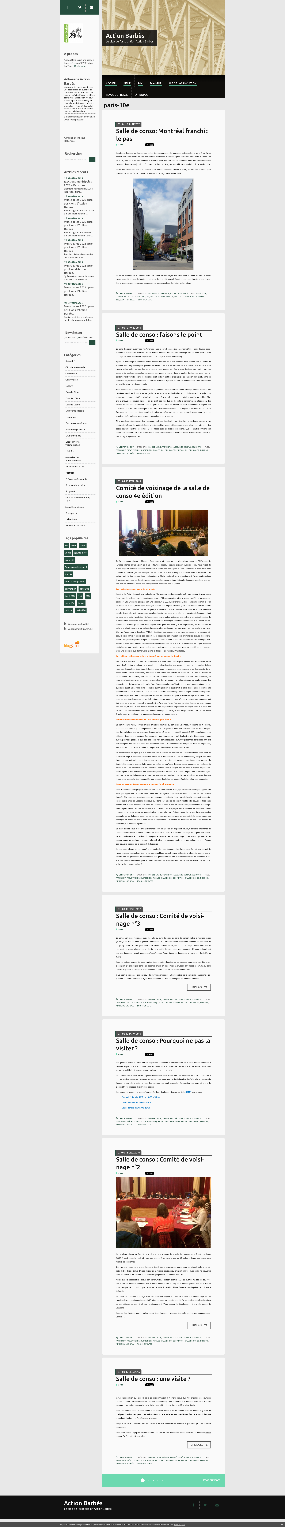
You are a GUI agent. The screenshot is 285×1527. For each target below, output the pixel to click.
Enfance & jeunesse (75, 429)
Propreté (70, 491)
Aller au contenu (9, 2)
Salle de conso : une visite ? (153, 1378)
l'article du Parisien (184, 377)
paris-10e (70, 595)
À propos (141, 94)
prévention (70, 588)
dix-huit (156, 83)
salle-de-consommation (161, 297)
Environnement (73, 435)
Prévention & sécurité (76, 478)
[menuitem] (111, 81)
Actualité (70, 361)
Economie (70, 416)
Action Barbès (125, 35)
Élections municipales (76, 423)
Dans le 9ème (72, 392)
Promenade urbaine (75, 485)
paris (198, 293)
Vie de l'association (183, 83)
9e (66, 545)
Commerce (71, 373)
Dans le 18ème (72, 404)
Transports (71, 513)
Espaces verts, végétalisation (72, 443)
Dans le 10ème (72, 398)
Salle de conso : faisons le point (159, 334)
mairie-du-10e (122, 453)
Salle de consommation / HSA (77, 499)
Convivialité (71, 379)
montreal (129, 300)
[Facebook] (67, 7)
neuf (127, 83)
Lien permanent (126, 293)
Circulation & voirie (75, 367)
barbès (68, 574)
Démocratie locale (74, 410)
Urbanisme (71, 519)
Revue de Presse (117, 94)
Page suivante (211, 1479)
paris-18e (81, 610)
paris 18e (69, 603)
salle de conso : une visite (161, 1070)
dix (140, 83)
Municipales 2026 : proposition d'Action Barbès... (79, 269)
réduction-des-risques (138, 297)
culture (68, 610)
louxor (81, 603)
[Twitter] (79, 7)
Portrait (69, 472)
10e (88, 595)
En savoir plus (179, 1524)
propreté (69, 559)
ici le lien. (128, 572)
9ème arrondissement (76, 567)
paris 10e (84, 588)
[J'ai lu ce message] (282, 1524)
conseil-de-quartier (75, 581)
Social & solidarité (74, 506)
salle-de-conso (181, 297)
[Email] (91, 7)
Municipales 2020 (74, 466)
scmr (73, 545)
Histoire (69, 451)
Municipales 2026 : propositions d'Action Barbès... (79, 203)
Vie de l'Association (75, 525)
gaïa (122, 300)
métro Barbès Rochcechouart (73, 459)
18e (80, 595)
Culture (69, 385)
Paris (83, 545)
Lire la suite (80, 66)
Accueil (111, 83)
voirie (68, 552)
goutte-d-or (80, 552)
